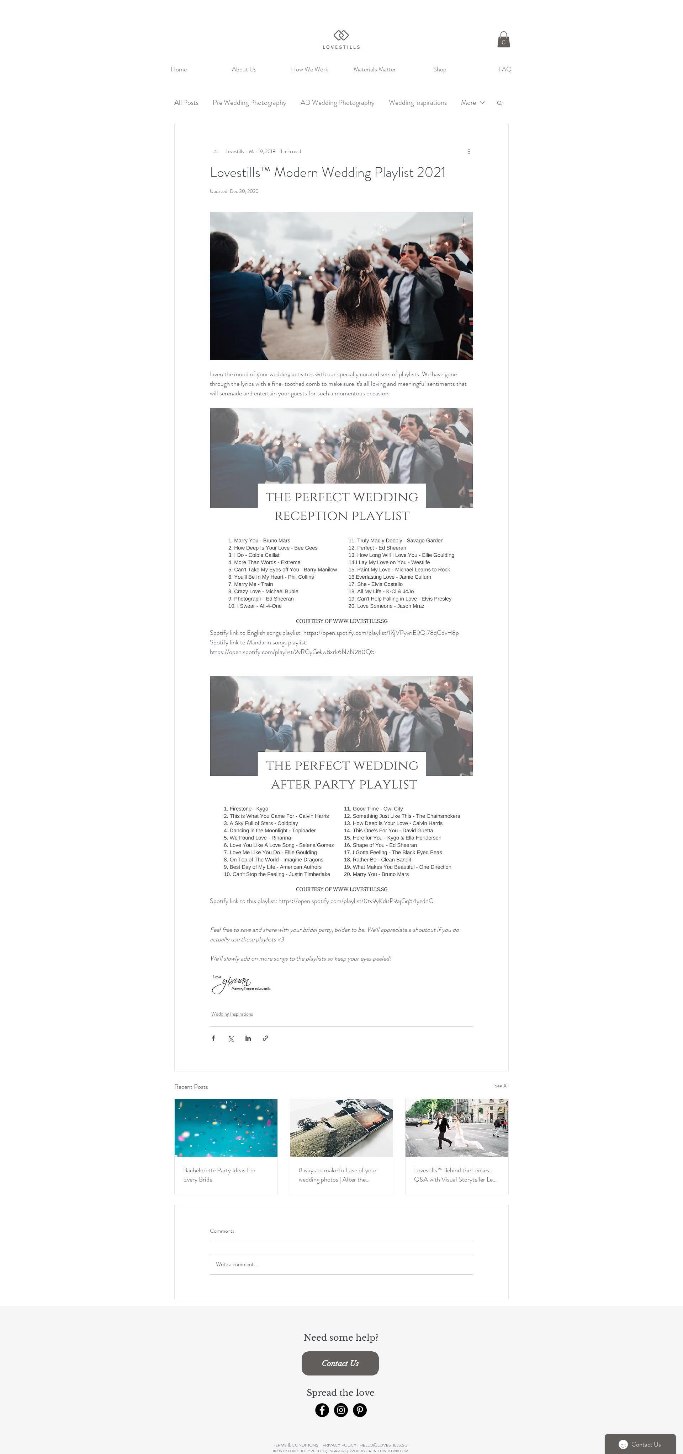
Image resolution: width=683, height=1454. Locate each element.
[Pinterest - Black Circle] (360, 1410)
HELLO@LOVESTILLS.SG (384, 1445)
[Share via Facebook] (213, 1038)
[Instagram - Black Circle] (341, 1410)
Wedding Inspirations (418, 102)
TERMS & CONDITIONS (295, 1445)
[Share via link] (265, 1038)
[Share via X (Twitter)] (230, 1038)
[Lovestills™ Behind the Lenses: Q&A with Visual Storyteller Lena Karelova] (457, 1128)
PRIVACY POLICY (339, 1445)
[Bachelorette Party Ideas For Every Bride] (226, 1128)
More (468, 102)
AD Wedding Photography (338, 102)
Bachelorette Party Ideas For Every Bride (219, 1175)
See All (501, 1085)
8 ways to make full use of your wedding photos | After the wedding (338, 1175)
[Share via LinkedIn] (248, 1038)
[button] (503, 39)
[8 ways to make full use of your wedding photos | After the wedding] (341, 1128)
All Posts (186, 102)
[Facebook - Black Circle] (322, 1410)
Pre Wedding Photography (249, 102)
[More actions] (469, 151)
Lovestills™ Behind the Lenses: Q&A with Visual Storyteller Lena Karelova (456, 1175)
